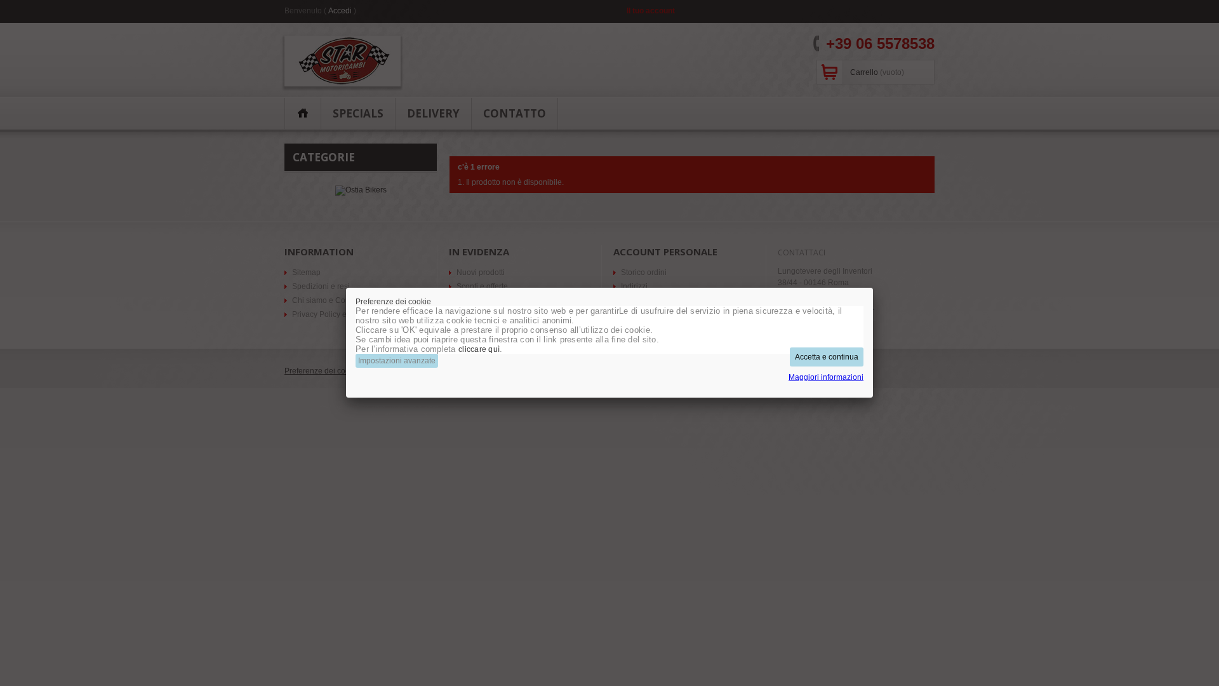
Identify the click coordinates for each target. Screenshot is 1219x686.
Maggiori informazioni (826, 377)
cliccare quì (479, 349)
